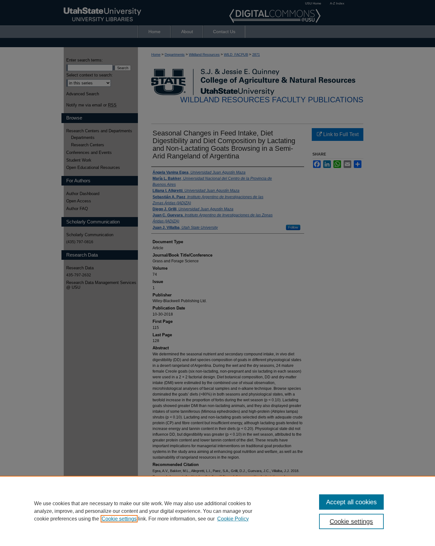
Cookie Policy (233, 518)
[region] (217, 511)
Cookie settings (119, 518)
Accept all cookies (351, 502)
